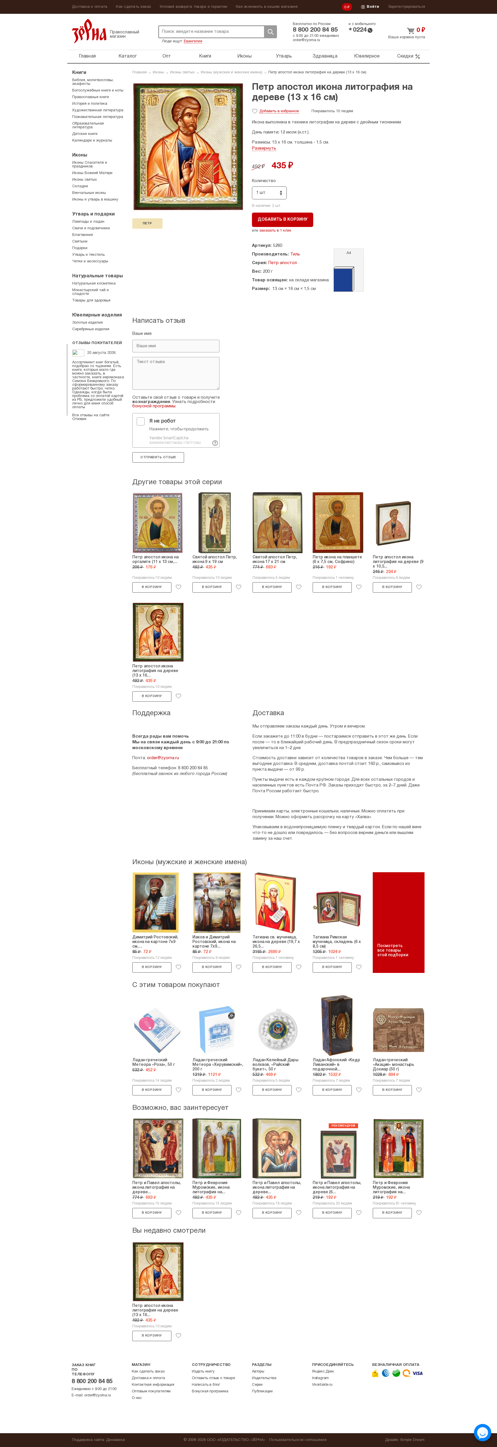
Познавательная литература (97, 117)
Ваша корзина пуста (406, 37)
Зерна (89, 31)
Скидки (405, 56)
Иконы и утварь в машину (95, 199)
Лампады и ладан (88, 222)
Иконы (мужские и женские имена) (231, 72)
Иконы (244, 56)
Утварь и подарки (93, 214)
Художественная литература (97, 110)
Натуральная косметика (94, 283)
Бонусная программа (210, 1391)
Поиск (270, 32)
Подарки (79, 248)
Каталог (127, 56)
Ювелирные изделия (97, 315)
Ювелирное (367, 56)
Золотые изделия (87, 322)
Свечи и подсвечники (91, 228)
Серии (257, 1385)
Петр (147, 223)
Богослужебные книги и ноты (97, 90)
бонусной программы (153, 406)
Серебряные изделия (90, 329)
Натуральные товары (97, 276)
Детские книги (85, 134)
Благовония (82, 235)
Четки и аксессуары (90, 261)
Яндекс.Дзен (323, 1371)
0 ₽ (347, 7)
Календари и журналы (92, 140)
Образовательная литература (88, 125)
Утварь (284, 56)
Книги (205, 56)
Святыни (79, 241)
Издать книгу (203, 1371)
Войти (373, 7)
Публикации (262, 1391)
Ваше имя (142, 334)
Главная (87, 56)
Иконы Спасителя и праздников (89, 164)
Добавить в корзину (282, 220)
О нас (137, 1398)
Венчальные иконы (89, 193)
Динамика (115, 1440)
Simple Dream (412, 1440)
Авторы (258, 1371)
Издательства (264, 1378)
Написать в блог (206, 1385)
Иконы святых (182, 72)
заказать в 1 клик (275, 230)
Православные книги (90, 97)
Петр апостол (282, 263)
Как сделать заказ (133, 7)
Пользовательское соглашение (297, 1440)
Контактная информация (153, 1385)
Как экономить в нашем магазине (267, 7)
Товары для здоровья (91, 300)
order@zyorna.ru (306, 40)
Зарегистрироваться (406, 7)
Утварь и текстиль (88, 255)
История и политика (89, 104)
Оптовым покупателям (151, 1391)
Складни (80, 186)
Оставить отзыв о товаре (213, 1378)
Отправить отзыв (158, 457)
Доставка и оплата (89, 7)
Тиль (295, 254)
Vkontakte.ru (322, 1385)
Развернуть (264, 148)
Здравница (325, 56)
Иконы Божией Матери (92, 173)
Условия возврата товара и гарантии (194, 7)
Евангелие (193, 41)
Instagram (320, 1378)
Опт (167, 56)
